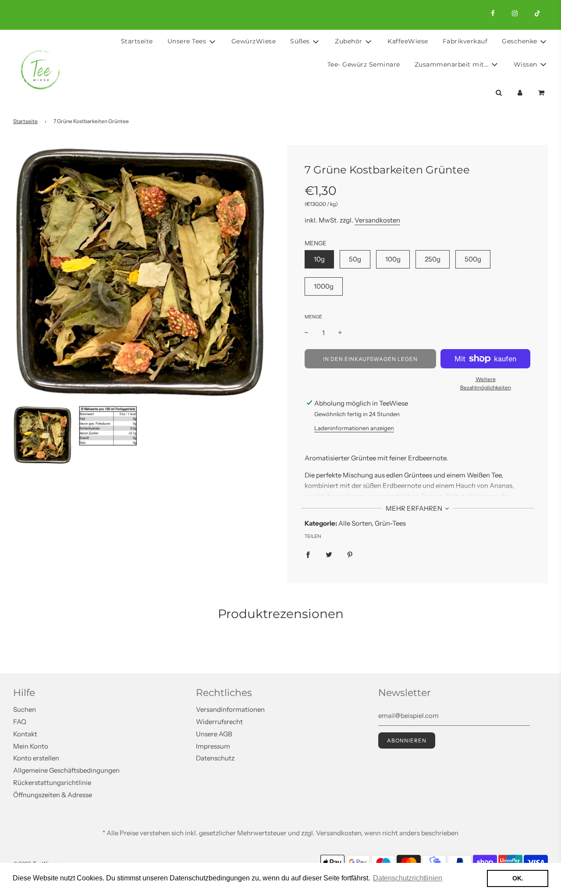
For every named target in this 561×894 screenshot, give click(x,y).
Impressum (213, 746)
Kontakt (25, 734)
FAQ (19, 721)
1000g (324, 286)
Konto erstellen (36, 758)
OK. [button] (517, 878)
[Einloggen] (520, 92)
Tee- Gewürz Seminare (363, 64)
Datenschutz (215, 758)
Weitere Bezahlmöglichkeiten (485, 383)
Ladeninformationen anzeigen (354, 427)
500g (473, 259)
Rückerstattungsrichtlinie (52, 782)
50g (355, 259)
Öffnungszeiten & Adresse (52, 795)
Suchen (24, 709)
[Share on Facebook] (308, 554)
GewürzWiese (253, 41)
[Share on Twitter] (329, 554)
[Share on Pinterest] (350, 554)
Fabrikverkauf (465, 41)
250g (432, 259)
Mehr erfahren (415, 508)
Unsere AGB (214, 734)
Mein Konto (30, 746)
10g (319, 259)
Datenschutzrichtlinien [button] (407, 878)
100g (393, 259)
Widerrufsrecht (219, 721)
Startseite (137, 41)
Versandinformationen (230, 709)
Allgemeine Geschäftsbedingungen (66, 770)
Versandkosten (377, 220)
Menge (313, 317)
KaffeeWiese (407, 41)
